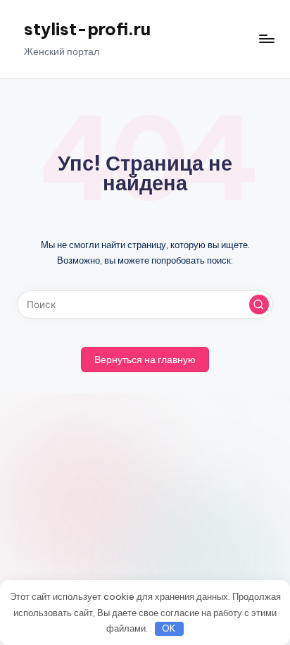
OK (169, 628)
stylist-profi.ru (87, 28)
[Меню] (266, 39)
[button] (259, 304)
